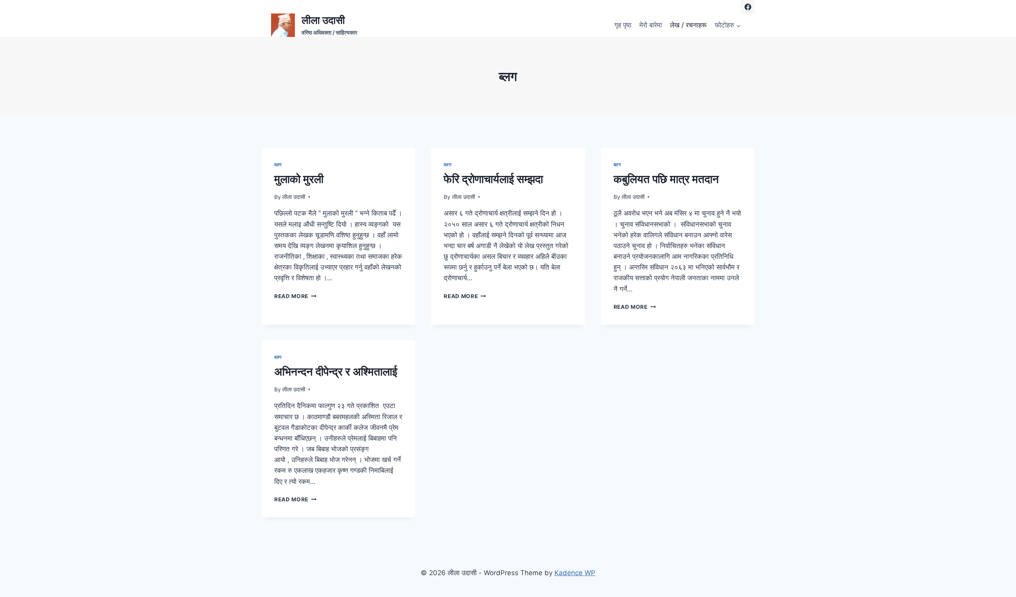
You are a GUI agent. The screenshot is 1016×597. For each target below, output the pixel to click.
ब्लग (278, 165)
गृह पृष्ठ (622, 25)
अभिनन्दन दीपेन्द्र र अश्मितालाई (335, 371)
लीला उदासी (293, 197)
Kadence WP (574, 573)
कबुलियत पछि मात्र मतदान (666, 179)
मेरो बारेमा (650, 25)
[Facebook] (747, 6)
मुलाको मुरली (298, 179)
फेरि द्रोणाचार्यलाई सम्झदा (493, 179)
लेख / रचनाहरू (688, 25)
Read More (295, 296)
